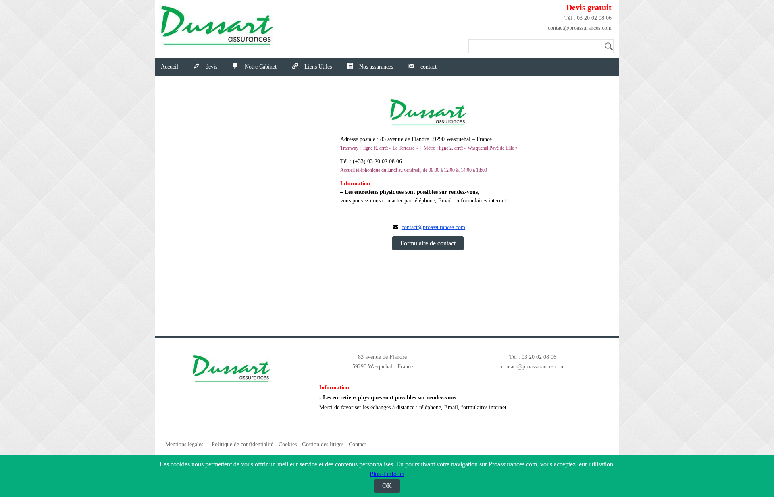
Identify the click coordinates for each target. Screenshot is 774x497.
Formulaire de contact (428, 243)
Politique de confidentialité (242, 444)
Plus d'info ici (387, 473)
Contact (357, 444)
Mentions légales (184, 444)
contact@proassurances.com (580, 28)
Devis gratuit (589, 7)
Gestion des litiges (322, 444)
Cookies (288, 444)
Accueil (169, 67)
